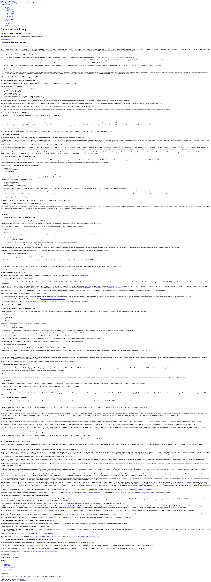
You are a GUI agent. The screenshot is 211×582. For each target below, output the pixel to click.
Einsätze (6, 22)
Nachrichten (7, 23)
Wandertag (10, 14)
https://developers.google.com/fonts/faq (43, 536)
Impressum (7, 39)
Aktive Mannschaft (9, 19)
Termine (6, 25)
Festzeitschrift (10, 13)
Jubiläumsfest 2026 (9, 12)
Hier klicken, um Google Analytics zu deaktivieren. (138, 489)
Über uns (6, 7)
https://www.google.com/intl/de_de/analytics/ (149, 492)
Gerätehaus (10, 9)
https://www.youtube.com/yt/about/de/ (73, 507)
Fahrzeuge (10, 10)
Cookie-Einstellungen (20, 580)
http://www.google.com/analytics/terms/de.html (92, 492)
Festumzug (10, 16)
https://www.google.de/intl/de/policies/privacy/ (62, 492)
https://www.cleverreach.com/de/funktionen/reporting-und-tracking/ (104, 287)
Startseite (6, 564)
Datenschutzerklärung (9, 567)
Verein (5, 17)
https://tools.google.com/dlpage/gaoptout (187, 482)
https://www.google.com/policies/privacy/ (88, 536)
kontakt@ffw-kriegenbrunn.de (8, 1)
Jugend (6, 20)
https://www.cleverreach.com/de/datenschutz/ (53, 299)
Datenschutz (10, 580)
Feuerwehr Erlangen (9, 570)
